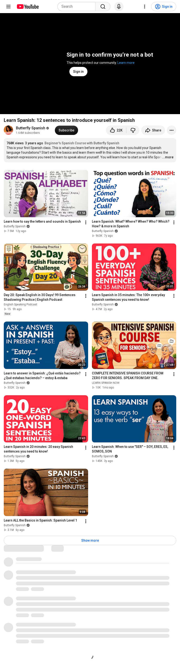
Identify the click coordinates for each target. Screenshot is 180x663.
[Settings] (144, 6)
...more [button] (167, 157)
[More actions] (171, 130)
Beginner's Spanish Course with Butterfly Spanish (82, 143)
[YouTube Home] (27, 6)
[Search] (102, 6)
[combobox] (77, 6)
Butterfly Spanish (30, 128)
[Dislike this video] (132, 130)
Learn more (126, 63)
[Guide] (8, 6)
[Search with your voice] (119, 6)
